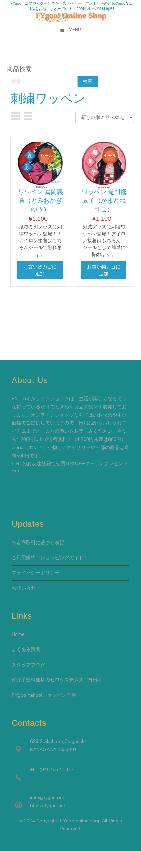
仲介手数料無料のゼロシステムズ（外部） (57, 679)
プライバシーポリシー (36, 572)
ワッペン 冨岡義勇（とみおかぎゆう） (40, 200)
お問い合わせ (26, 588)
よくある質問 (26, 649)
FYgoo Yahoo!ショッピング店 (44, 695)
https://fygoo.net (47, 805)
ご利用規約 (24, 557)
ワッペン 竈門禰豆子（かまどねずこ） (104, 200)
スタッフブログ (28, 664)
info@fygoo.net (47, 797)
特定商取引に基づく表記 (38, 542)
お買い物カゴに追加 (40, 270)
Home (18, 634)
